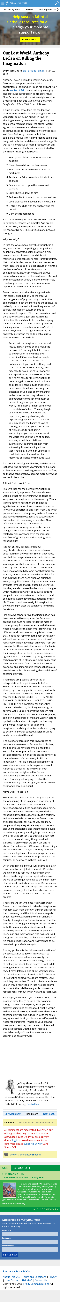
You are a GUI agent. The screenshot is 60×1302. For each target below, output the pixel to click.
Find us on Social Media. (17, 1271)
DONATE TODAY (30, 39)
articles (32, 70)
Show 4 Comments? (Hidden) (25, 1154)
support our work (33, 1143)
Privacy (53, 1276)
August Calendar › (45, 1209)
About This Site (11, 1276)
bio (24, 70)
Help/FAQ (27, 1280)
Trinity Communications (36, 1283)
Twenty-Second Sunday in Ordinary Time (23, 1177)
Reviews (29, 9)
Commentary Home (11, 9)
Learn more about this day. (14, 1203)
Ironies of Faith (17, 90)
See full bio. (33, 1104)
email (41, 70)
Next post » (49, 1113)
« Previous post (12, 1113)
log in (15, 1140)
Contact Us (41, 1280)
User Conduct (12, 1280)
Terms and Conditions (34, 1276)
